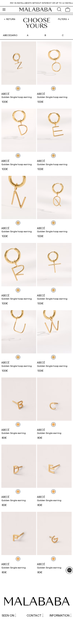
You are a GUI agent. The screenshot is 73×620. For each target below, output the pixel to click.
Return (10, 19)
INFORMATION (59, 615)
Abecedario (10, 35)
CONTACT (34, 615)
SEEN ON (8, 615)
